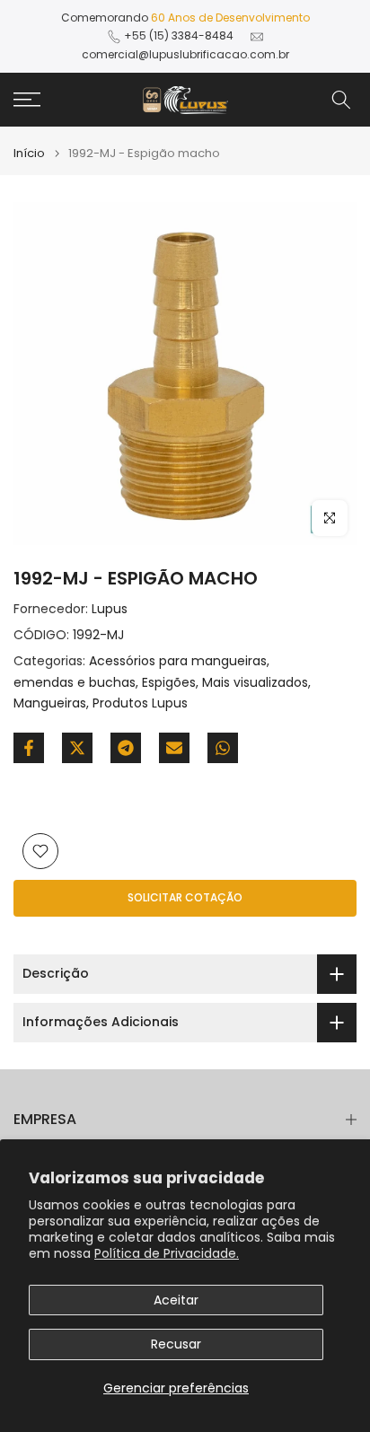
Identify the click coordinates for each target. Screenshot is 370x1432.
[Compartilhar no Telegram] (125, 748)
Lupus (110, 609)
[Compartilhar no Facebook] (28, 748)
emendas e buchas (74, 682)
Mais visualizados (255, 682)
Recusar (176, 1344)
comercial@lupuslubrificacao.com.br (185, 54)
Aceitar (176, 1300)
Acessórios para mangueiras (178, 661)
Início (29, 153)
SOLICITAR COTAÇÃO (185, 897)
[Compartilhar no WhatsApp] (222, 748)
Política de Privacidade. (166, 1253)
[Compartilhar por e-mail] (174, 748)
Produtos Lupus (140, 703)
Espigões (169, 682)
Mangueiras (49, 703)
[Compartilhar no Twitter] (77, 748)
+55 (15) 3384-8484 (178, 35)
